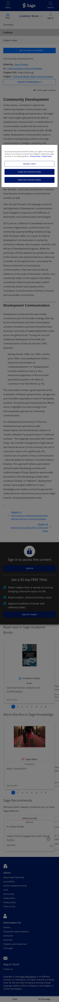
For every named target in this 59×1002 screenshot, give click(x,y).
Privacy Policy (35, 156)
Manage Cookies (29, 164)
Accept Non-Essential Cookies (29, 172)
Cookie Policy (47, 156)
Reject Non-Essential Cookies (29, 180)
